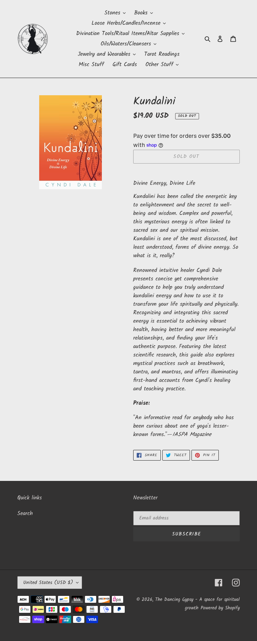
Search (25, 513)
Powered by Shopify (220, 608)
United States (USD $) (48, 582)
